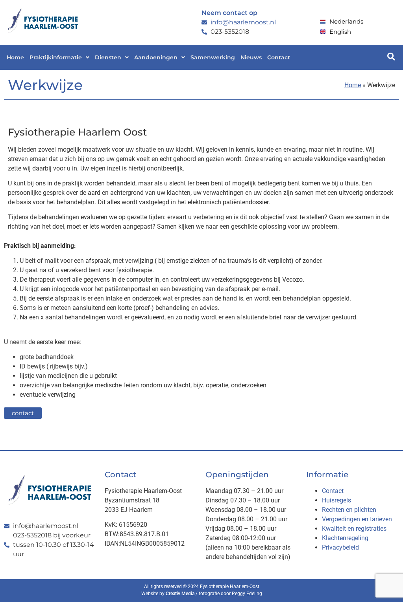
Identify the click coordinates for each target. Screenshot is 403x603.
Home (15, 57)
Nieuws (251, 57)
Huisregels (336, 500)
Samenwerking (212, 57)
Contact (278, 57)
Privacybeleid (340, 547)
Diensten (108, 57)
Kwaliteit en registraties (354, 528)
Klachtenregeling (345, 538)
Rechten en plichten (349, 509)
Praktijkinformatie (56, 57)
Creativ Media (180, 593)
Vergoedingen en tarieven (357, 519)
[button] (59, 57)
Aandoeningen (155, 57)
